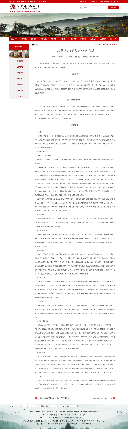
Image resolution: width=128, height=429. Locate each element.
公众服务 (103, 39)
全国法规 (19, 61)
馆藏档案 (54, 39)
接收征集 (73, 39)
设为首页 (108, 1)
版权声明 (67, 415)
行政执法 (19, 96)
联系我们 (53, 415)
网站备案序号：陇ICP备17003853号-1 (63, 421)
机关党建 (113, 39)
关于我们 (45, 415)
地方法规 (19, 67)
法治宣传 (19, 84)
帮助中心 (75, 415)
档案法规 (19, 73)
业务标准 (19, 90)
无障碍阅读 (92, 1)
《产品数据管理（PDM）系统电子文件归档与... (55, 398)
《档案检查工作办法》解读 (104, 398)
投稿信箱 (60, 415)
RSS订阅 (100, 1)
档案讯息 (24, 39)
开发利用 (83, 39)
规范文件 (19, 79)
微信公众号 (83, 1)
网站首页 (14, 39)
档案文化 (44, 39)
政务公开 (34, 39)
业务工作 (63, 39)
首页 (102, 44)
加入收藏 (115, 1)
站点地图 (82, 415)
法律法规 (93, 39)
